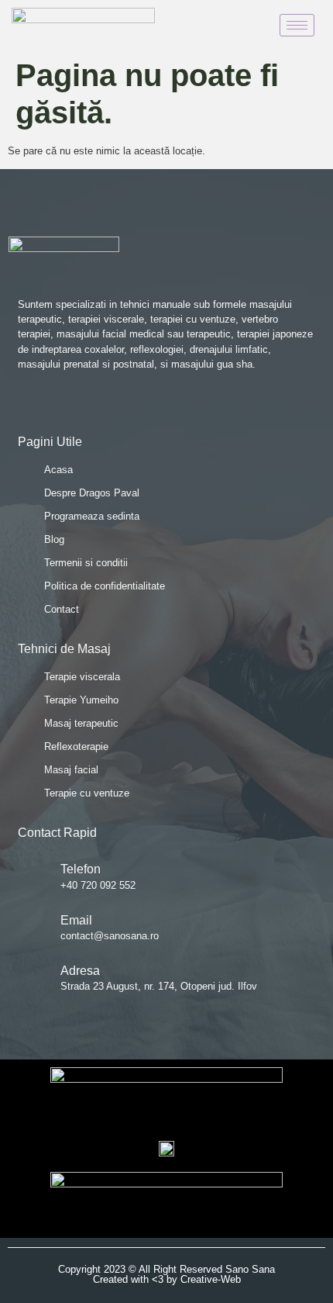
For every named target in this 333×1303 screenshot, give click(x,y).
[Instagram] (83, 403)
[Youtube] (53, 403)
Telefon (80, 869)
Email (76, 920)
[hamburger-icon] (297, 25)
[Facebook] (23, 403)
